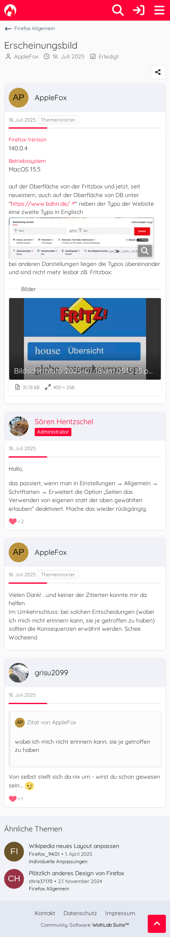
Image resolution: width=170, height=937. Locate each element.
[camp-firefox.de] (10, 10)
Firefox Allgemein (49, 888)
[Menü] (159, 10)
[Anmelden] (138, 10)
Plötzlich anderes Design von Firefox (76, 873)
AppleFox (26, 56)
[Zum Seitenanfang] (157, 924)
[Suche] (118, 10)
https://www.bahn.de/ (40, 203)
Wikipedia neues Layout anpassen (74, 846)
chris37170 (40, 881)
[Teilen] (158, 72)
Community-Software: (85, 925)
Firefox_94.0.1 (44, 854)
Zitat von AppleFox (51, 722)
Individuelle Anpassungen (58, 861)
